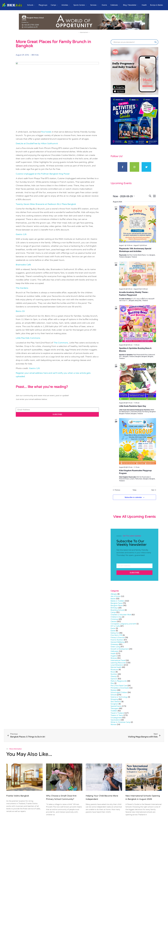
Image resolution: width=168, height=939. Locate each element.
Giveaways (115, 644)
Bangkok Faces (116, 603)
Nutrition (114, 674)
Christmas (114, 619)
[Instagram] (134, 167)
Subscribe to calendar (133, 497)
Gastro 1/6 (21, 234)
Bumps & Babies (156, 5)
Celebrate (114, 5)
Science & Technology (119, 697)
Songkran (114, 704)
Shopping (114, 699)
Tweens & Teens (117, 715)
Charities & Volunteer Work (121, 615)
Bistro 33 (20, 311)
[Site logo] (12, 5)
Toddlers (114, 711)
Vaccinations (115, 720)
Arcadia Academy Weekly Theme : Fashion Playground (134, 293)
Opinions (114, 679)
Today (134, 490)
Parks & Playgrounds (119, 681)
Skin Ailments (116, 702)
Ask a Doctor (116, 596)
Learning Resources (118, 663)
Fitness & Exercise (117, 638)
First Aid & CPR (116, 635)
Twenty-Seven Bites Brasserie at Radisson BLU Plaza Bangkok (46, 204)
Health (144, 5)
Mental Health (116, 667)
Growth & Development (120, 649)
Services (93, 5)
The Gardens (22, 288)
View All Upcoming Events (134, 517)
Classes (113, 622)
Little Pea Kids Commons (28, 338)
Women (114, 725)
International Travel (118, 660)
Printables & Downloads (120, 688)
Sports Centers (79, 5)
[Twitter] (146, 167)
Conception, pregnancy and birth (123, 624)
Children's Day (116, 617)
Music (113, 672)
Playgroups (43, 5)
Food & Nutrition (117, 640)
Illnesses (114, 658)
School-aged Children (119, 692)
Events (104, 5)
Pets (112, 683)
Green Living (115, 647)
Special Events (116, 706)
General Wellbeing (117, 642)
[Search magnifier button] (155, 42)
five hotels (46, 132)
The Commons (61, 342)
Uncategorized (116, 718)
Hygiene (114, 656)
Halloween (115, 651)
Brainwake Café (23, 264)
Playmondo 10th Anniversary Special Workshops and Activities (135, 250)
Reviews (114, 690)
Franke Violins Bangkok (17, 795)
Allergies (114, 594)
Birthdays (114, 608)
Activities (64, 5)
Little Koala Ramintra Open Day (132, 406)
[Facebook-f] (122, 167)
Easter (113, 628)
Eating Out (115, 633)
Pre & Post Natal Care (119, 686)
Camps (53, 5)
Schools (30, 5)
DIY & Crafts (115, 626)
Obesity (113, 676)
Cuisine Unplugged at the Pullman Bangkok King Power (43, 174)
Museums (114, 670)
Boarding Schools (117, 610)
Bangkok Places (117, 606)
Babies (113, 599)
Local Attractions (117, 665)
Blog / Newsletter (129, 5)
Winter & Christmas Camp (120, 722)
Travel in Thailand (117, 713)
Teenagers (115, 708)
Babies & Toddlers (117, 601)
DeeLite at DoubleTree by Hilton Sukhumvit (37, 143)
